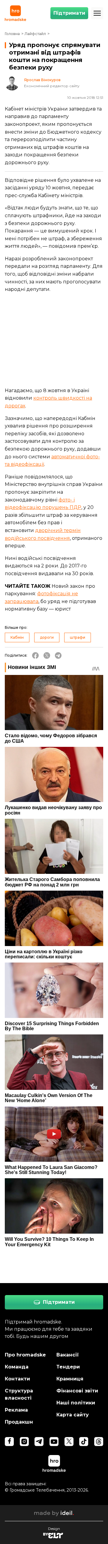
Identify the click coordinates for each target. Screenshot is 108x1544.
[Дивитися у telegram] (39, 1441)
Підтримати (69, 13)
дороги (47, 637)
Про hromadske (25, 1355)
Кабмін (17, 637)
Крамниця (69, 1379)
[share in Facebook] (35, 655)
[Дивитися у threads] (98, 1441)
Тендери (68, 1367)
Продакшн (19, 1422)
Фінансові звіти (77, 1391)
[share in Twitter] (47, 655)
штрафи (77, 637)
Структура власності (19, 1394)
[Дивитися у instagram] (24, 1441)
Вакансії (67, 1355)
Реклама (16, 1410)
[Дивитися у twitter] (69, 1441)
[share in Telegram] (58, 655)
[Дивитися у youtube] (54, 1441)
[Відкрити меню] (97, 13)
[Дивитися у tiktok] (83, 1441)
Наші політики (75, 1403)
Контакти (17, 1379)
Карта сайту (72, 1415)
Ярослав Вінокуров (42, 80)
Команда (16, 1367)
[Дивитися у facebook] (9, 1441)
